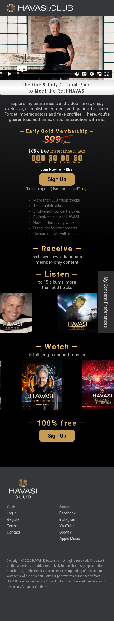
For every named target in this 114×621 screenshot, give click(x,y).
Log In (85, 189)
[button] (105, 8)
